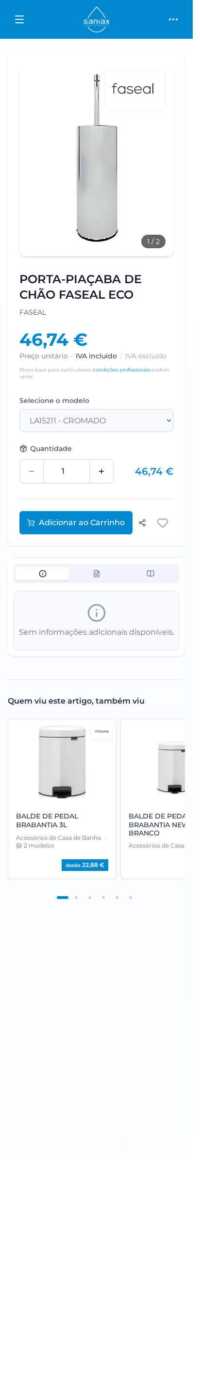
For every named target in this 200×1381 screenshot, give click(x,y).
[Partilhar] (142, 522)
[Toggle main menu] (173, 19)
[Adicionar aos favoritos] (162, 522)
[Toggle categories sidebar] (19, 19)
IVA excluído (146, 356)
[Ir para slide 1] (62, 897)
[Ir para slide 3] (90, 897)
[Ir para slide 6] (130, 897)
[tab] (42, 573)
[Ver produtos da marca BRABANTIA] (102, 731)
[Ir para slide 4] (103, 897)
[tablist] (96, 573)
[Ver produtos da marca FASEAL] (135, 90)
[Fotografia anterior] (38, 159)
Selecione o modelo (54, 400)
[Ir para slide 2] (76, 897)
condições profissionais (121, 370)
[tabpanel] (96, 620)
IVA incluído (96, 356)
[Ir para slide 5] (117, 897)
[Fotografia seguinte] (155, 159)
